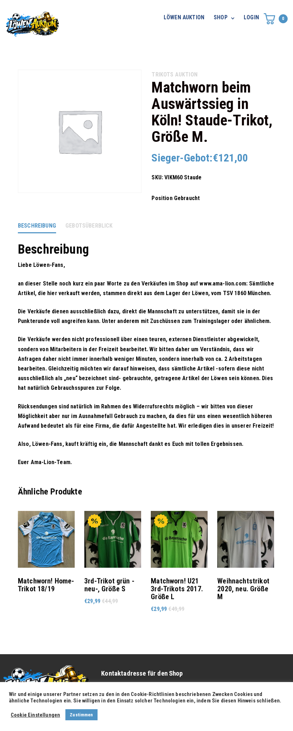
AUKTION (186, 74)
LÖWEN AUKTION (184, 17)
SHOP (221, 17)
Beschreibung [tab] (37, 225)
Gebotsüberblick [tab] (89, 225)
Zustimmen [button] (81, 714)
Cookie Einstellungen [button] (35, 715)
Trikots (162, 74)
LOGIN (251, 17)
